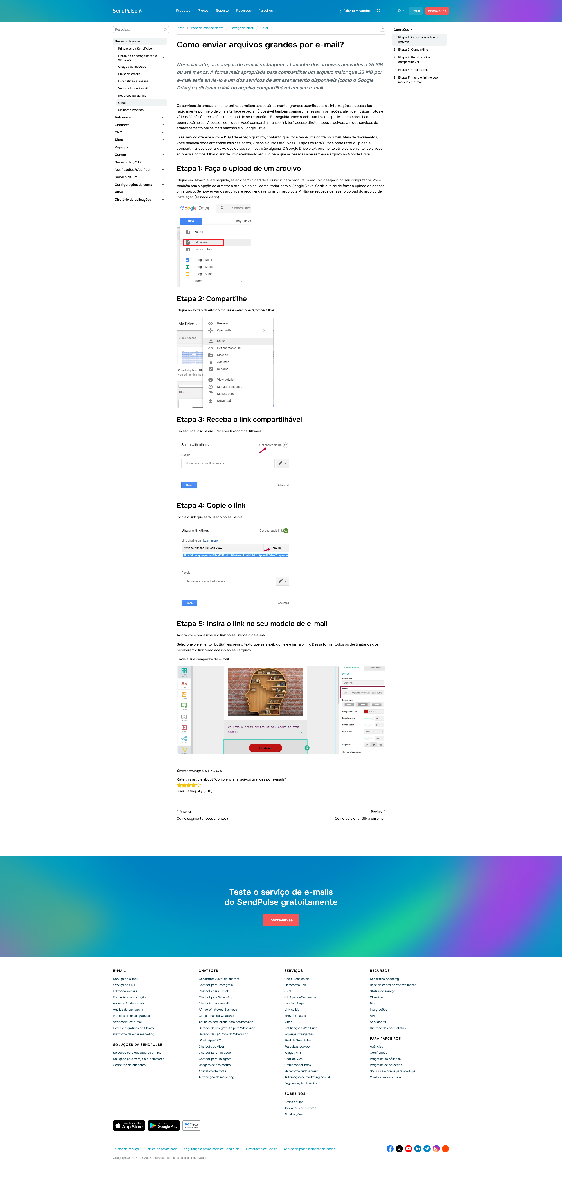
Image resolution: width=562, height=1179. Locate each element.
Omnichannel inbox (297, 1065)
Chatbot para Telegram (215, 1059)
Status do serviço (382, 991)
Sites (119, 140)
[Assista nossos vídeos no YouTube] (408, 1148)
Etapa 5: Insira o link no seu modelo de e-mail (418, 80)
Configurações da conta (133, 184)
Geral (122, 103)
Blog (373, 1003)
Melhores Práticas (131, 110)
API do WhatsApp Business (218, 1010)
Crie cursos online (297, 979)
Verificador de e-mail (127, 1022)
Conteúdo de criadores (129, 1065)
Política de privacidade (161, 1149)
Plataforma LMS (295, 985)
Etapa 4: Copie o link (413, 70)
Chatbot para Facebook (215, 1053)
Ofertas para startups (385, 1077)
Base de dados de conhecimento (393, 985)
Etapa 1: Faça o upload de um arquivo (419, 39)
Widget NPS (293, 1053)
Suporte (222, 10)
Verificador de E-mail (133, 88)
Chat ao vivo (293, 1059)
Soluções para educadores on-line (137, 1053)
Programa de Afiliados (385, 1059)
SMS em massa (295, 1016)
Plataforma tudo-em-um (301, 1071)
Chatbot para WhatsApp (216, 997)
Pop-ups (121, 147)
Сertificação (378, 1053)
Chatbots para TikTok (214, 991)
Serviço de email (128, 41)
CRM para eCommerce (300, 997)
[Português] (400, 11)
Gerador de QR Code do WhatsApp (223, 1034)
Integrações (378, 1010)
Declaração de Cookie (261, 1149)
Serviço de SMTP (128, 162)
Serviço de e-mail (125, 979)
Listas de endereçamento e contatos (137, 58)
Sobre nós (295, 1094)
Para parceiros (385, 1038)
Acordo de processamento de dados (309, 1149)
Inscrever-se (437, 11)
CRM (118, 132)
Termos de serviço (126, 1149)
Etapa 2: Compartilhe (413, 49)
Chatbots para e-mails (214, 1003)
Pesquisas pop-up (297, 1046)
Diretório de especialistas (388, 1028)
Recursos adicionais (132, 96)
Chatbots (122, 125)
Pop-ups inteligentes (299, 1034)
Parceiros (265, 10)
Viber (119, 192)
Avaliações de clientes (300, 1108)
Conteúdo (401, 29)
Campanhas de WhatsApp (217, 1016)
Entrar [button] (415, 11)
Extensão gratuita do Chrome (134, 1028)
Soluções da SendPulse (137, 1045)
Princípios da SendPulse (135, 49)
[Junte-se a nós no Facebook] (390, 1148)
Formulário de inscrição (129, 997)
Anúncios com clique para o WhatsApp (226, 1022)
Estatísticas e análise (133, 81)
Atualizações (293, 1114)
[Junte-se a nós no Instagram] (436, 1148)
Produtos (183, 10)
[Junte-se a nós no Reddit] (445, 1148)
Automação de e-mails (129, 1003)
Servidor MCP (379, 1022)
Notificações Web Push (133, 169)
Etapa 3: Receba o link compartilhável (414, 59)
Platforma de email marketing (133, 1034)
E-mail (119, 970)
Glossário (376, 997)
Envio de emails (129, 74)
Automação (123, 117)
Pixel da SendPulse (297, 1040)
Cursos (120, 155)
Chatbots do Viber (211, 1046)
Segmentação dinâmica (300, 1083)
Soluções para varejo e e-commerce (138, 1059)
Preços (203, 10)
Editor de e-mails (125, 991)
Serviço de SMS (127, 177)
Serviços (293, 970)
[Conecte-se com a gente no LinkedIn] (417, 1148)
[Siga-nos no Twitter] (399, 1148)
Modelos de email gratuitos (132, 1016)
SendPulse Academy (384, 979)
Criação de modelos (132, 67)
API (372, 1016)
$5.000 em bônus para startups (392, 1071)
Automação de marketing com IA (307, 1077)
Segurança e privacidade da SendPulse (212, 1149)
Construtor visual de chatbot (219, 979)
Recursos (243, 10)
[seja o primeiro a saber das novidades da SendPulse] (427, 1148)
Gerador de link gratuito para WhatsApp (227, 1028)
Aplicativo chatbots (212, 1071)
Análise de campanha (128, 1010)
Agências (376, 1046)
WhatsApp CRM (210, 1040)
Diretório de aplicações (133, 199)
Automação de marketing (216, 1077)
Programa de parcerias (386, 1065)
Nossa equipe (293, 1102)
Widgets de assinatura (215, 1065)
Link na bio (291, 1010)
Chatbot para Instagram (216, 985)
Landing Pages (294, 1003)
